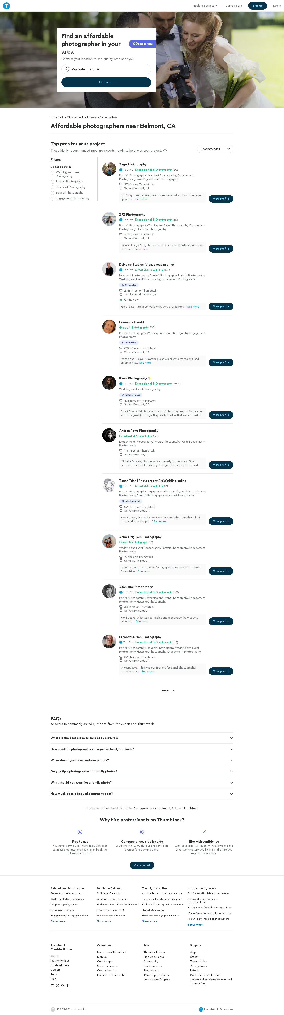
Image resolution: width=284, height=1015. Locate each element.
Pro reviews (151, 970)
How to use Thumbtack (112, 952)
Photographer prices (62, 910)
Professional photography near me (161, 899)
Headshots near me (153, 910)
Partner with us (60, 960)
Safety (194, 957)
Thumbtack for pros (156, 952)
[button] (126, 170)
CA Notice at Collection (205, 975)
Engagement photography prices (69, 915)
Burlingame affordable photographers (209, 907)
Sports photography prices (66, 893)
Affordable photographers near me (162, 893)
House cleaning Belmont (110, 910)
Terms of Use (198, 961)
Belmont (78, 117)
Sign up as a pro (154, 957)
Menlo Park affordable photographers (209, 913)
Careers (55, 969)
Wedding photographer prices (68, 899)
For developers (60, 965)
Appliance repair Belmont (110, 915)
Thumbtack (57, 117)
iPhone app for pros (156, 975)
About (54, 956)
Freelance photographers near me (161, 915)
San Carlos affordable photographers (209, 893)
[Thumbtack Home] (6, 5)
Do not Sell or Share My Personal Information (211, 981)
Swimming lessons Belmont (112, 899)
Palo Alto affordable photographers (208, 918)
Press (54, 974)
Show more (58, 921)
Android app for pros (157, 979)
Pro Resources (153, 966)
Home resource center (111, 975)
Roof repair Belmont (108, 893)
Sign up (102, 957)
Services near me (108, 966)
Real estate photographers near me (162, 904)
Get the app (105, 961)
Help (193, 952)
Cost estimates (107, 970)
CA (68, 117)
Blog (53, 978)
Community (151, 961)
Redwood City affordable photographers (202, 901)
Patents (195, 970)
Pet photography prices (64, 904)
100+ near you (142, 44)
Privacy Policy (198, 966)
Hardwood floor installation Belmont (117, 904)
